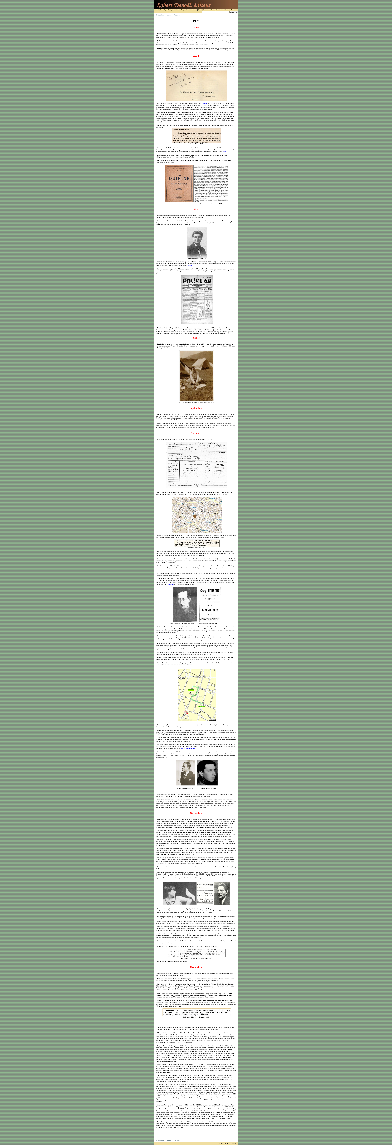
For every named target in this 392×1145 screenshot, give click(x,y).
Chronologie (163, 10)
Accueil (157, 10)
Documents (206, 10)
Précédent (160, 15)
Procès (200, 10)
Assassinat (193, 10)
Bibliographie (172, 10)
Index (169, 15)
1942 (224, 151)
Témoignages (220, 10)
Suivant (176, 15)
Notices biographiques (183, 10)
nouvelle (171, 584)
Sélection (205, 103)
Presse (213, 10)
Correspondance (229, 10)
